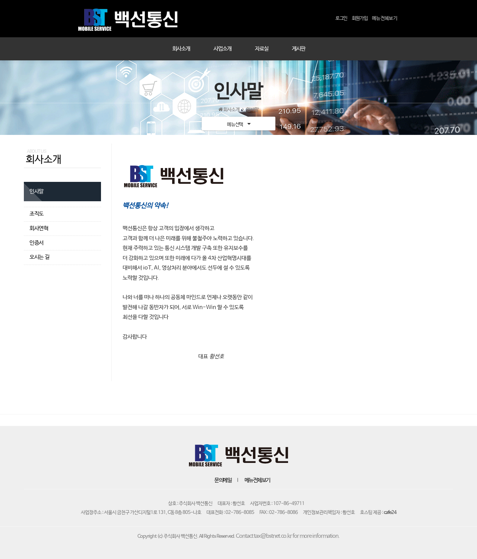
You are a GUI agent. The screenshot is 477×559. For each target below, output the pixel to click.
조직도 (36, 214)
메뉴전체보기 (257, 480)
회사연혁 (38, 228)
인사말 (36, 192)
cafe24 (390, 512)
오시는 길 (39, 257)
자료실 (261, 49)
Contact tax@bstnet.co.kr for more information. (287, 536)
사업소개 (222, 49)
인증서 (36, 243)
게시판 (298, 49)
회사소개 (181, 49)
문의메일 (222, 480)
